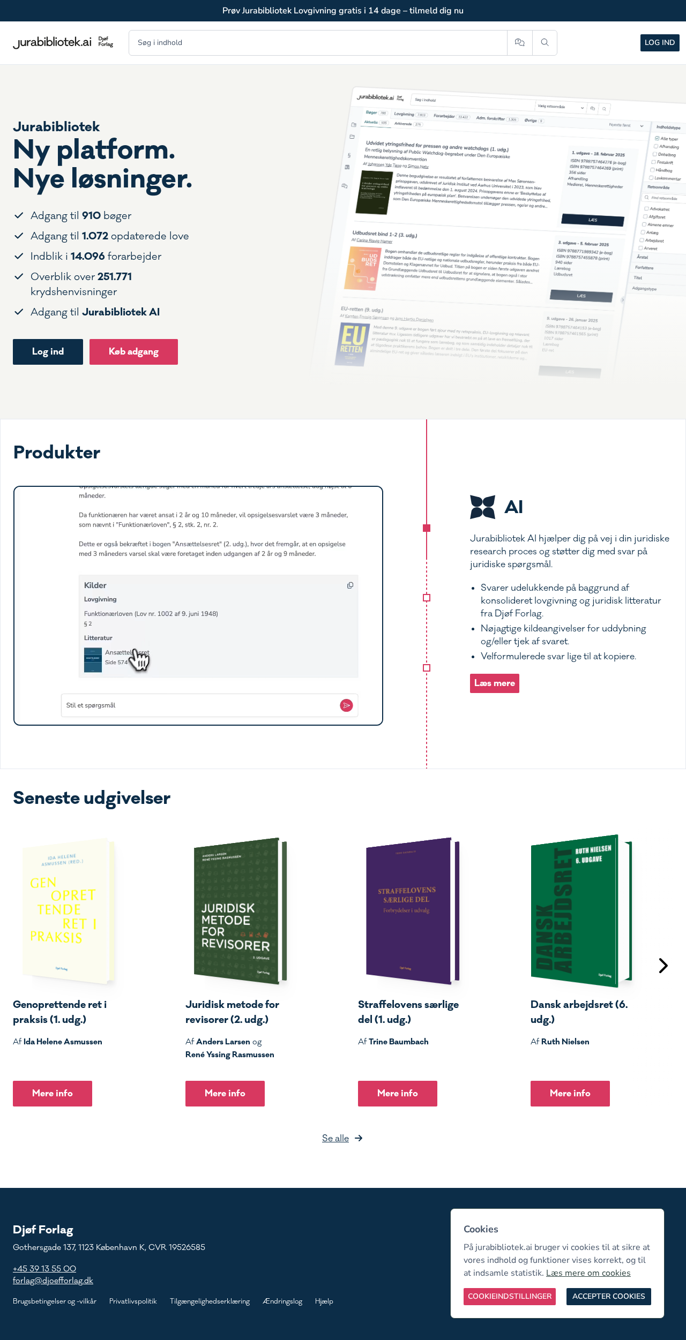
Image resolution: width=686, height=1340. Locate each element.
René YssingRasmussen (229, 1054)
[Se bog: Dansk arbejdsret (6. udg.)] (581, 911)
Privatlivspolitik (133, 1301)
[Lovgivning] (426, 597)
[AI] (426, 528)
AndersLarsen (223, 1041)
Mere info (52, 1093)
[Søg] (544, 43)
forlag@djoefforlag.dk (53, 1281)
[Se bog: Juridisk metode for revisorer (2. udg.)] (236, 911)
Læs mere (494, 683)
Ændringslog (282, 1301)
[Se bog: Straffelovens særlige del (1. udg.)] (409, 911)
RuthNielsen (565, 1041)
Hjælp (324, 1301)
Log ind (660, 42)
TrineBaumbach (399, 1041)
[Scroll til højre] (662, 967)
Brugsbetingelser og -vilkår (54, 1301)
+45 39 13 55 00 (44, 1269)
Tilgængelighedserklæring (210, 1301)
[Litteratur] (426, 668)
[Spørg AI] (519, 43)
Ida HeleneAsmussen (63, 1041)
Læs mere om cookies (588, 1273)
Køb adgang (134, 351)
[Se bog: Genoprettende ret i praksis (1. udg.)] (64, 911)
